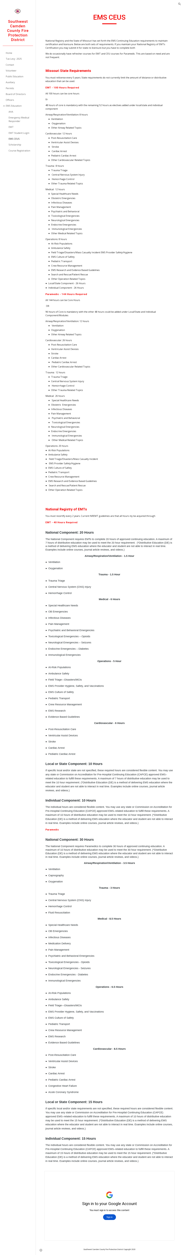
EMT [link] (11, 127)
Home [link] (9, 53)
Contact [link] (10, 64)
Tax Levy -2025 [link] (14, 58)
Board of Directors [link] (16, 94)
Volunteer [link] (11, 70)
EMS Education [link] (14, 105)
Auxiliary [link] (10, 82)
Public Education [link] (14, 76)
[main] (109, 18)
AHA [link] (11, 111)
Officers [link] (10, 100)
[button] (179, 4)
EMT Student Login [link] (19, 133)
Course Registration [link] (19, 150)
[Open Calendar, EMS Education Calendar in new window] (169, 1174)
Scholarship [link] (15, 144)
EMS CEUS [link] (14, 138)
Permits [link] (10, 88)
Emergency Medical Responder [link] (19, 119)
